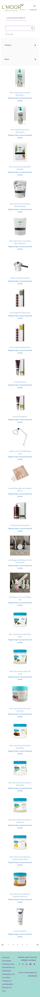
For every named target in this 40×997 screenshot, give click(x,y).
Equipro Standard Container (20, 278)
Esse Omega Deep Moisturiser (20, 347)
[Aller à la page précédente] (2, 945)
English (22, 10)
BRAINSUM (32, 976)
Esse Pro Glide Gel (20, 931)
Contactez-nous (8, 964)
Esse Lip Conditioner (20, 416)
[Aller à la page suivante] (37, 945)
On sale (10, 34)
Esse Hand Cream (20, 382)
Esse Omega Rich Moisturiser (20, 313)
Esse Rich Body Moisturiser (20, 525)
